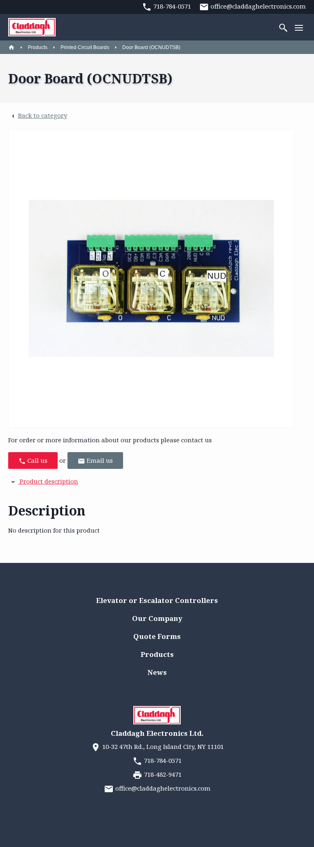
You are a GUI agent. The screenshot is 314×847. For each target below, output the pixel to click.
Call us (36, 460)
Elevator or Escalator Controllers (157, 600)
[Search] (283, 27)
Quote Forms (157, 636)
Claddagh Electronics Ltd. (157, 733)
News (157, 672)
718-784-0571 (162, 760)
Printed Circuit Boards (85, 47)
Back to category (42, 115)
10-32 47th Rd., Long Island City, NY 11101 (162, 746)
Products (37, 47)
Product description (48, 481)
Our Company (157, 618)
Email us (99, 460)
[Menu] (299, 27)
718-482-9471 (162, 774)
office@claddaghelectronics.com (162, 788)
